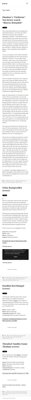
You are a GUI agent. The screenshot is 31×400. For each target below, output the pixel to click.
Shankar (17, 182)
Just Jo (4, 3)
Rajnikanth (13, 182)
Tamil (20, 182)
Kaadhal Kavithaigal (17, 336)
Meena (19, 355)
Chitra (8, 336)
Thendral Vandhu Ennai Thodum (11, 385)
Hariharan (14, 278)
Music (24, 277)
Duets (11, 336)
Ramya (16, 300)
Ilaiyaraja (9, 393)
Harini (18, 278)
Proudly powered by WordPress (9, 398)
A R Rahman (9, 278)
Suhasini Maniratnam (12, 280)
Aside (5, 180)
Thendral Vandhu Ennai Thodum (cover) (14, 345)
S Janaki (18, 393)
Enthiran (9, 182)
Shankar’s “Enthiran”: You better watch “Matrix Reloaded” (14, 20)
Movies (24, 180)
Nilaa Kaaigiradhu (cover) (12, 189)
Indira (21, 278)
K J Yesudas (13, 393)
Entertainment (20, 180)
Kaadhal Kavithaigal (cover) (13, 287)
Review (3, 182)
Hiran (4, 49)
